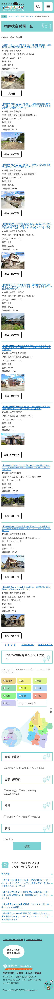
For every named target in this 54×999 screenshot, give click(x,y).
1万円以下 (10, 768)
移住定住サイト (27, 16)
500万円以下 (12, 790)
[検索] (38, 6)
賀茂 (23, 695)
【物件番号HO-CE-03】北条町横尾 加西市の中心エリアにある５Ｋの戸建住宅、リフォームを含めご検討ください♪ (26, 347)
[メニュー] (48, 6)
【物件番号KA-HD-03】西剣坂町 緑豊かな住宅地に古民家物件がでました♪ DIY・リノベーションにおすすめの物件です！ (25, 916)
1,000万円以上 (12, 794)
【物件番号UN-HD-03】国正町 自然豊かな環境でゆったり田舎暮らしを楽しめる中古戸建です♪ (26, 407)
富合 (8, 695)
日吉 (39, 680)
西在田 (9, 680)
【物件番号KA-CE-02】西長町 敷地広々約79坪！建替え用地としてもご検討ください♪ (26, 166)
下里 (39, 695)
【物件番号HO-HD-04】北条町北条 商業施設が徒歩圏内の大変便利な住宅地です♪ (26, 588)
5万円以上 (39, 768)
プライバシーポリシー (13, 939)
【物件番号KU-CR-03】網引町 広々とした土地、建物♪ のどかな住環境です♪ (25, 905)
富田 (23, 688)
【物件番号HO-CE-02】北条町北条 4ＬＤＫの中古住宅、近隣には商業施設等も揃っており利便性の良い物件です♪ (26, 528)
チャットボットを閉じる (51, 981)
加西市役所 (8, 973)
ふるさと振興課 (33, 973)
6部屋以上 (35, 817)
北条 (39, 688)
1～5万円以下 (25, 768)
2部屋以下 (10, 817)
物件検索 (5, 874)
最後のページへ (45, 644)
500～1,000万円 (28, 790)
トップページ (14, 16)
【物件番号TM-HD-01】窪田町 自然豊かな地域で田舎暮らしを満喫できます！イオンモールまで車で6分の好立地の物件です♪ (27, 287)
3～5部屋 (23, 817)
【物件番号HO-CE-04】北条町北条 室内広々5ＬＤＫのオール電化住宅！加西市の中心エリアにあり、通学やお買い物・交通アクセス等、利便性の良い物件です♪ (27, 226)
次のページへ (28, 644)
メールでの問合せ (11, 983)
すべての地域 (28, 703)
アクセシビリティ (34, 939)
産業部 (19, 973)
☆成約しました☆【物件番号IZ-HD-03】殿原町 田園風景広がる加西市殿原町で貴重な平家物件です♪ (26, 46)
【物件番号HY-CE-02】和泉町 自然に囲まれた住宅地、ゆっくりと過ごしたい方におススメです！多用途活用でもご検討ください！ (26, 106)
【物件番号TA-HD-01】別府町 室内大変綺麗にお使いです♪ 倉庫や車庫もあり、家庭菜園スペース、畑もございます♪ (26, 467)
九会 (8, 703)
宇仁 (8, 688)
